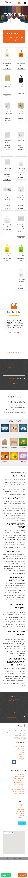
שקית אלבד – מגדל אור (21, 254)
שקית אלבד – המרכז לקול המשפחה (21, 226)
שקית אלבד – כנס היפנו (7, 169)
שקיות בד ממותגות (19, 783)
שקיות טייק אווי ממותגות (18, 787)
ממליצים (22, 815)
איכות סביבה (17, 556)
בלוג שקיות (21, 754)
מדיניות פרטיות (20, 807)
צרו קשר (22, 757)
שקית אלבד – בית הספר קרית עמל (7, 113)
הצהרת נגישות (20, 811)
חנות (23, 750)
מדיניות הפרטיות (12, 378)
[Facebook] (14, 762)
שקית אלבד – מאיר (7, 225)
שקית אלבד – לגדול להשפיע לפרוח (21, 197)
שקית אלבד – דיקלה (21, 85)
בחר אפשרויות (21, 68)
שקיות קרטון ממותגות (18, 780)
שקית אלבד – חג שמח (7, 142)
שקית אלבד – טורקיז (21, 169)
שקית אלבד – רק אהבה (21, 280)
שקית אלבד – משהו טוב (7, 254)
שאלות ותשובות (20, 748)
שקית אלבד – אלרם (21, 112)
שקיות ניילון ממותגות (18, 778)
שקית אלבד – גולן (7, 60)
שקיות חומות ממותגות (18, 793)
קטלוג (22, 752)
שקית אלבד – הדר (21, 142)
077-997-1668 (19, 406)
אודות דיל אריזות (19, 746)
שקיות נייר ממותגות (19, 776)
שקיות (20, 668)
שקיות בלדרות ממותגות (18, 785)
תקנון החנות (21, 759)
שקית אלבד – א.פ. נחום (7, 85)
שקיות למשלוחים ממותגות (17, 789)
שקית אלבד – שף (21, 60)
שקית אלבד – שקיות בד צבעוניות (7, 197)
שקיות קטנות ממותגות (18, 791)
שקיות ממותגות (20, 774)
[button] (25, 2)
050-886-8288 (18, 739)
